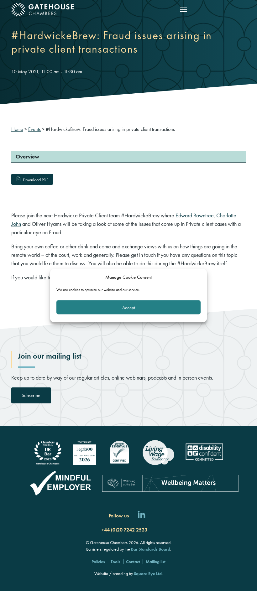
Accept (128, 307)
